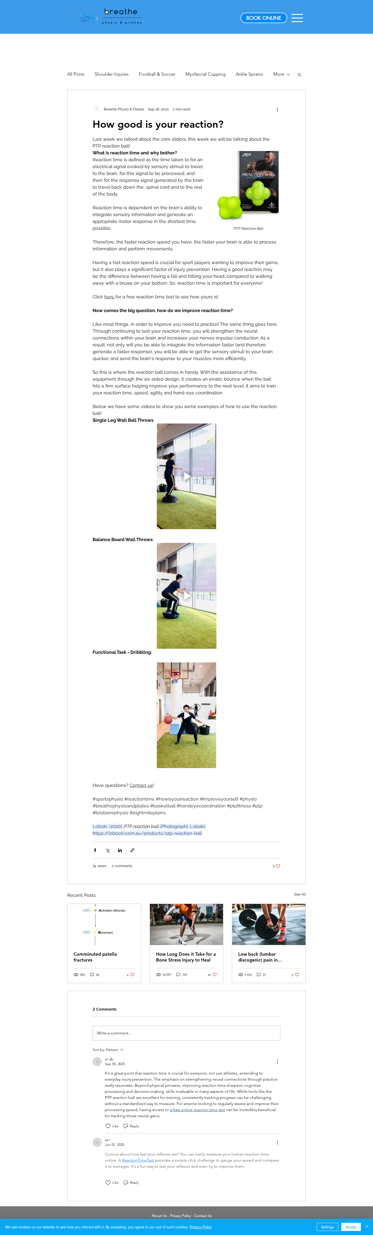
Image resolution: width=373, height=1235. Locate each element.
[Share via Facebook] (95, 850)
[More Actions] (277, 1062)
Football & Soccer (157, 74)
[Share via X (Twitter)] (107, 850)
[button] (297, 18)
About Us (159, 1215)
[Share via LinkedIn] (119, 850)
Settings (327, 1226)
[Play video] (186, 476)
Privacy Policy (180, 1215)
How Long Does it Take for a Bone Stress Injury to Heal (186, 957)
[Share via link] (132, 850)
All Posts (75, 74)
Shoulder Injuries (112, 74)
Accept (351, 1226)
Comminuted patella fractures (95, 957)
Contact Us (203, 1215)
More (278, 74)
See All (300, 894)
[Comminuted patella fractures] (104, 924)
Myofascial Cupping (205, 74)
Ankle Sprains (249, 74)
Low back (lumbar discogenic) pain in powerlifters (258, 957)
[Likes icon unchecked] (108, 1126)
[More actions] (277, 109)
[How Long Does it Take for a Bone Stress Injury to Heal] (186, 924)
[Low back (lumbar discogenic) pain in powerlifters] (269, 924)
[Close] (367, 1227)
